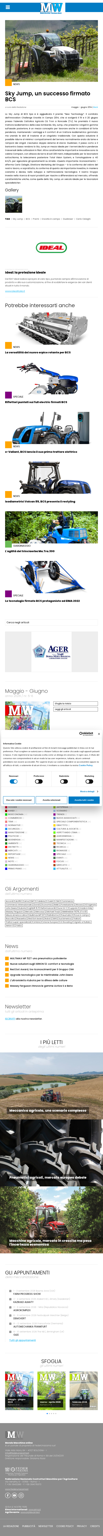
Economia (47, 904)
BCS (28, 219)
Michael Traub (53, 911)
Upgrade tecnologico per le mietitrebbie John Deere (41, 974)
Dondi (37, 904)
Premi (36, 219)
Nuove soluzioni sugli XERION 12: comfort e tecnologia (42, 964)
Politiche (13, 836)
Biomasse (61, 850)
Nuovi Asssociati (66, 818)
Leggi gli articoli (63, 709)
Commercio (15, 818)
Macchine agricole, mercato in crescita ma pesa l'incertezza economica (50, 1242)
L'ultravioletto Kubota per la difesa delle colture (38, 980)
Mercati (13, 850)
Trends (60, 814)
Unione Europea (50, 922)
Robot (48, 918)
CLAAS (50, 901)
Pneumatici (66, 915)
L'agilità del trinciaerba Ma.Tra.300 (30, 551)
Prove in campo (81, 915)
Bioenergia (14, 839)
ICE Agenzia (90, 904)
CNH (57, 901)
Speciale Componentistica (71, 821)
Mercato (61, 865)
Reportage (14, 854)
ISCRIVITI (10, 1018)
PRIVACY (82, 1526)
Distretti (13, 846)
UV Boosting (66, 922)
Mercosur (39, 911)
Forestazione (67, 904)
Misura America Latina (16, 915)
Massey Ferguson (14, 911)
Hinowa (79, 904)
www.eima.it (34, 1509)
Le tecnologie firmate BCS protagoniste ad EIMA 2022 (42, 601)
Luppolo (74, 908)
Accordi (9, 901)
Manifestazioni (65, 839)
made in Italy (86, 908)
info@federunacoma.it (17, 1453)
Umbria (37, 922)
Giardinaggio (16, 865)
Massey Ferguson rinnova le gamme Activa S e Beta (41, 985)
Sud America (65, 918)
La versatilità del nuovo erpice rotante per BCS (38, 352)
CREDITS (95, 1526)
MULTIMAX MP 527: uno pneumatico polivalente (38, 958)
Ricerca (61, 846)
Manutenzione (16, 832)
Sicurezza (14, 828)
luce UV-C (62, 908)
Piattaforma (52, 915)
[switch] (39, 781)
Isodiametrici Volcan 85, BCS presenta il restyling (40, 501)
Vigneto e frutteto (82, 922)
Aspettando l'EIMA (66, 832)
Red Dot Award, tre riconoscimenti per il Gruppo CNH (42, 969)
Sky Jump (18, 219)
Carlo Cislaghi (83, 219)
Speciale (61, 854)
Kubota (22, 908)
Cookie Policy (86, 765)
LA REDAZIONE (11, 1526)
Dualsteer (68, 219)
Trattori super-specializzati (18, 922)
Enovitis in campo (51, 219)
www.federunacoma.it (16, 1489)
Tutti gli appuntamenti (22, 1340)
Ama (26, 901)
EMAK (56, 904)
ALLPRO (19, 901)
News (11, 857)
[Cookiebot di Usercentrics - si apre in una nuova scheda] (81, 734)
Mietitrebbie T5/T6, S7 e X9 (74, 911)
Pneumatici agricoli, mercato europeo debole (47, 1177)
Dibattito (62, 825)
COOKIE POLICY (65, 1526)
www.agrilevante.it (30, 1512)
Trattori (76, 918)
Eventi (59, 857)
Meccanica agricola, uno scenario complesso (47, 1110)
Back (95, 107)
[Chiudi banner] (99, 734)
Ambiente (13, 843)
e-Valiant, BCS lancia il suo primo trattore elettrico (41, 452)
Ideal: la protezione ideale (25, 272)
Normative (14, 825)
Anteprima (62, 807)
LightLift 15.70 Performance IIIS (42, 908)
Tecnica (61, 843)
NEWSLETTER (45, 1526)
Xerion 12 (10, 925)
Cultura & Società (67, 828)
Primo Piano (15, 868)
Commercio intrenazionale (19, 904)
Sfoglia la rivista (63, 703)
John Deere (11, 908)
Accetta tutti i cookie (84, 800)
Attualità (62, 868)
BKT (32, 901)
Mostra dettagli (87, 791)
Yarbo (19, 925)
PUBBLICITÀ (28, 1526)
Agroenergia (63, 836)
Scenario (61, 810)
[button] (47, 1413)
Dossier (12, 807)
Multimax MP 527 (37, 915)
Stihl (55, 918)
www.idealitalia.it (15, 291)
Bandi (11, 810)
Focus (60, 861)
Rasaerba (21, 918)
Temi (10, 821)
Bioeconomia (15, 814)
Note (11, 861)
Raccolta (10, 918)
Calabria (41, 901)
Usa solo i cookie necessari (19, 800)
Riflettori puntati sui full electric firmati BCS (36, 402)
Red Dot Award (35, 918)
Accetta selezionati (51, 800)
